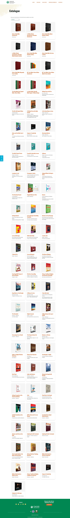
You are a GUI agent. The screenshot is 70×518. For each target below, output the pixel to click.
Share (1, 157)
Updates (2, 160)
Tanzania (13, 19)
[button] (49, 504)
